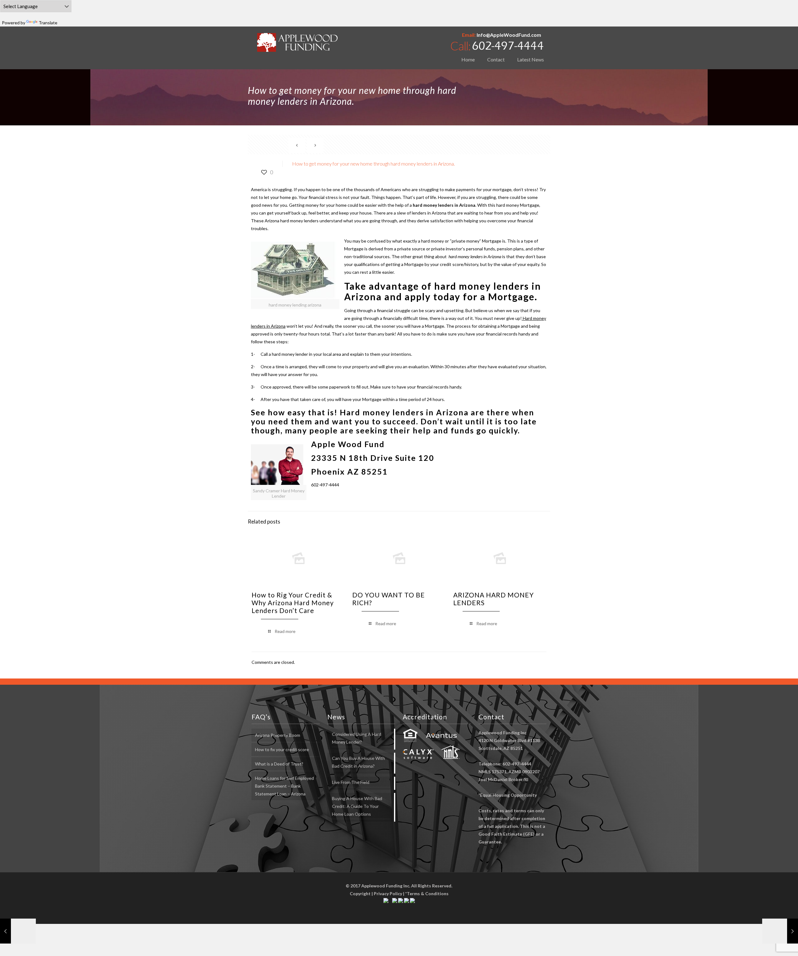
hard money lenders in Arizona (444, 205)
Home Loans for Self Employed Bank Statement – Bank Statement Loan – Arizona (284, 785)
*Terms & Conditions (427, 893)
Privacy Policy (388, 893)
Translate (48, 22)
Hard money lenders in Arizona (404, 412)
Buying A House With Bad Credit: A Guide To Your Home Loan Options (357, 806)
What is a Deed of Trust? (279, 763)
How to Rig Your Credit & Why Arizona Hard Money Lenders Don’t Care (293, 602)
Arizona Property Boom (277, 735)
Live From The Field (350, 782)
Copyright (360, 893)
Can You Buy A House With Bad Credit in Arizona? (358, 762)
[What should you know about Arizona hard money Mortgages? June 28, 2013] (18, 931)
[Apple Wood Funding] (297, 42)
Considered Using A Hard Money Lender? (356, 738)
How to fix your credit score (282, 749)
